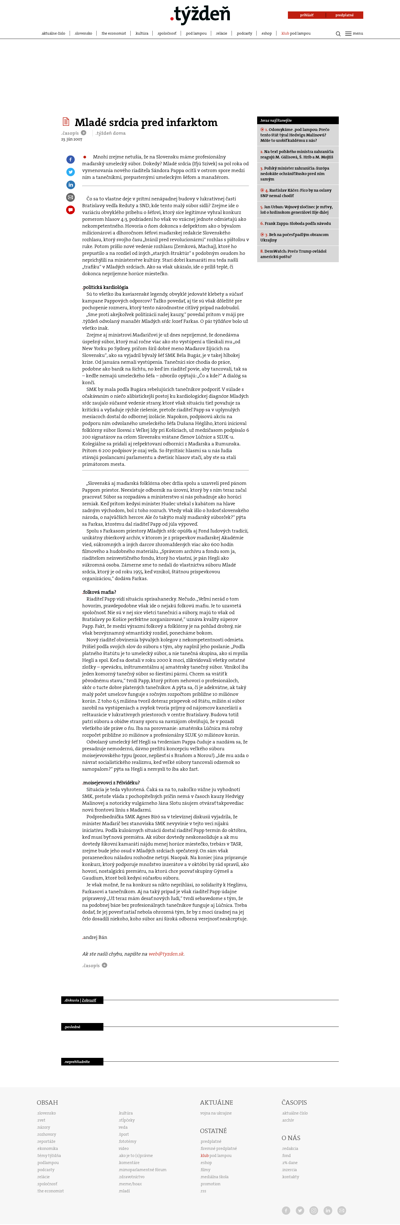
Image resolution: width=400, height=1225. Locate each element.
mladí (124, 1191)
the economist (114, 33)
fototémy (127, 1141)
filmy (205, 1169)
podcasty (244, 33)
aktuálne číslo (53, 33)
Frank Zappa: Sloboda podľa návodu (295, 223)
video (124, 1148)
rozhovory (47, 1134)
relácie (221, 33)
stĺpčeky (127, 1120)
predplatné (211, 1141)
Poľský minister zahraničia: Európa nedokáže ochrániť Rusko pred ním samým (294, 174)
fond (286, 1155)
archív (288, 1120)
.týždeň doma (111, 133)
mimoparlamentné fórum (143, 1169)
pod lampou (196, 33)
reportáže (47, 1141)
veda (123, 1127)
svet (41, 1120)
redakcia (290, 1148)
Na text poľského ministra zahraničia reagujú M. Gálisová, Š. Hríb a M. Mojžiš (297, 154)
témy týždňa (49, 1155)
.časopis (70, 133)
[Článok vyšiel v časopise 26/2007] (66, 122)
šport (124, 1134)
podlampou (48, 1162)
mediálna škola (215, 1177)
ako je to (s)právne (136, 1155)
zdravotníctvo (131, 1177)
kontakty (290, 1177)
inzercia (289, 1169)
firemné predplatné (219, 1148)
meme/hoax (130, 1184)
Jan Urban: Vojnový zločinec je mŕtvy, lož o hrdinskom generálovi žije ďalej (296, 209)
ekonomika (48, 1148)
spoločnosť (167, 33)
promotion (210, 1184)
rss (203, 1191)
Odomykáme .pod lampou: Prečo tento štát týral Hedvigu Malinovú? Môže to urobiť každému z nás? (294, 135)
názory (44, 1127)
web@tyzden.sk (165, 954)
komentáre (129, 1162)
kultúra (142, 33)
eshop (267, 33)
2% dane (290, 1162)
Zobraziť (89, 1000)
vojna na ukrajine (216, 1113)
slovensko (83, 33)
